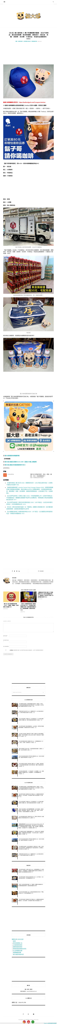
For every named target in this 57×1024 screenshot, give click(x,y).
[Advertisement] (28, 53)
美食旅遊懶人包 (17, 943)
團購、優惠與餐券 (19, 41)
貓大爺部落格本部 (18, 954)
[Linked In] (19, 571)
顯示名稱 (5, 635)
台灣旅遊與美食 (17, 945)
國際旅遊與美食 (17, 947)
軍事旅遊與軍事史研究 (19, 948)
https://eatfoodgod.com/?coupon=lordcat (32, 102)
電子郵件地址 (6, 641)
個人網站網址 (6, 646)
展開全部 (14, 939)
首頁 (14, 941)
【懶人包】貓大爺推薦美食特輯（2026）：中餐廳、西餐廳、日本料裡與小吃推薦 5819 (11, 605)
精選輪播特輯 (34, 41)
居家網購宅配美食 (27, 41)
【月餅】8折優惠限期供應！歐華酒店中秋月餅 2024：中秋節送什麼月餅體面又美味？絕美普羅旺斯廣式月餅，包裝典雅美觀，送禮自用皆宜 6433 (28, 607)
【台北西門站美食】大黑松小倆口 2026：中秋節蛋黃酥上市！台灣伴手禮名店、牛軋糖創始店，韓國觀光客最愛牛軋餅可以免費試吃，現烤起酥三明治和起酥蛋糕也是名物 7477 (29, 497)
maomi (42, 571)
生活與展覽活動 (17, 950)
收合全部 (20, 939)
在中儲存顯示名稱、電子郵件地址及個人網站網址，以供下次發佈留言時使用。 (26, 650)
